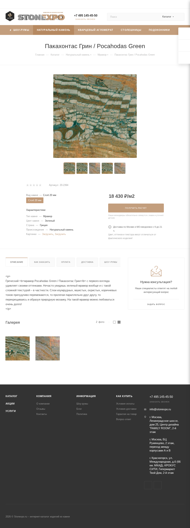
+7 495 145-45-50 (85, 15)
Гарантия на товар (126, 414)
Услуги (11, 411)
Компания (43, 396)
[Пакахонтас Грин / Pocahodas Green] (17, 348)
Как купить (124, 396)
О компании (43, 403)
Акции (10, 403)
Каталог (11, 396)
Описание (16, 262)
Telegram (148, 485)
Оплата (65, 262)
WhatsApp (158, 485)
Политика (81, 414)
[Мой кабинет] (182, 5)
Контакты (41, 414)
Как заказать (42, 262)
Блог (79, 408)
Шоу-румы (110, 262)
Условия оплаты (125, 403)
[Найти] (179, 17)
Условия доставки (126, 408)
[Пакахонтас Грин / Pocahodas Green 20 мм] (95, 116)
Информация (86, 396)
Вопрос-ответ (123, 419)
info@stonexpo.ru (160, 409)
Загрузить (47, 234)
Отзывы (40, 408)
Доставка (87, 262)
